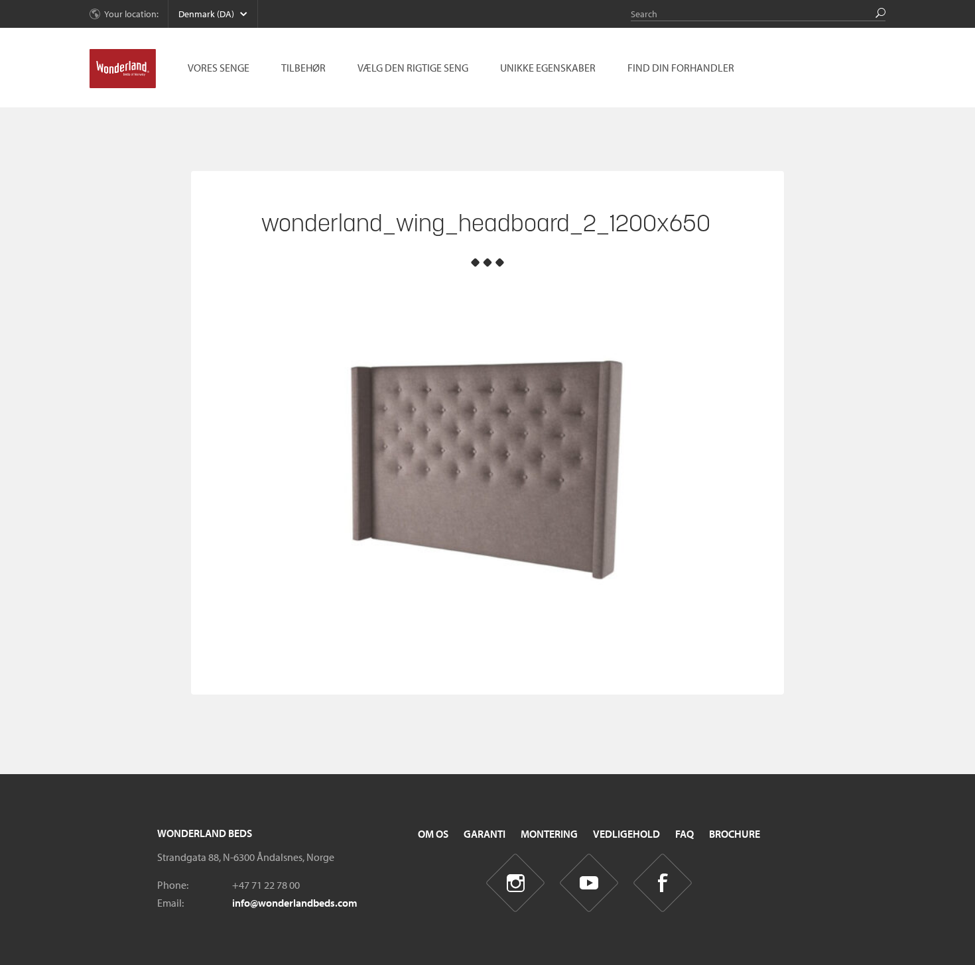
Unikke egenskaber (548, 67)
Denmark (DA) (206, 14)
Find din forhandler (680, 67)
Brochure (734, 833)
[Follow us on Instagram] (516, 883)
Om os (433, 833)
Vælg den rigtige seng (413, 67)
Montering (549, 833)
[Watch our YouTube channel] (589, 883)
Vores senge (218, 67)
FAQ (684, 833)
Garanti (484, 833)
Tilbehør (303, 67)
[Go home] (123, 69)
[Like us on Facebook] (663, 883)
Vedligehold (626, 833)
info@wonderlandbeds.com (295, 902)
